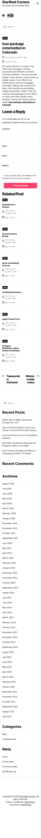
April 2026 (7, 503)
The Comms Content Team (16, 57)
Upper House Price (11, 319)
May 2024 (7, 607)
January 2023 (8, 687)
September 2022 (10, 706)
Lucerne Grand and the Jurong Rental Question (19, 436)
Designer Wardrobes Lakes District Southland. (11, 348)
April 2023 (7, 672)
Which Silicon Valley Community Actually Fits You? (17, 421)
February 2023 (9, 682)
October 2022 (8, 702)
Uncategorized (9, 739)
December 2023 (9, 632)
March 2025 (8, 558)
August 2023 (8, 652)
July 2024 (6, 598)
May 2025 (7, 548)
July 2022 (6, 716)
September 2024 (10, 588)
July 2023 (6, 657)
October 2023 (8, 642)
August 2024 (8, 592)
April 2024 (7, 612)
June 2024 (7, 602)
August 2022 (8, 711)
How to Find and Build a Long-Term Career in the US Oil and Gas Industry (19, 428)
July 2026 (6, 488)
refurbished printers (11, 292)
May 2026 (7, 498)
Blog (5, 38)
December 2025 (9, 523)
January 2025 (8, 568)
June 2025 (7, 543)
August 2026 (8, 484)
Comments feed (9, 766)
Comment (6, 129)
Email (5, 156)
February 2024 (9, 622)
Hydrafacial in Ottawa (8, 205)
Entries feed (7, 762)
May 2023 (7, 667)
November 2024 (9, 578)
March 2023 (8, 677)
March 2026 (8, 508)
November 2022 (9, 697)
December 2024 (9, 573)
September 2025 (10, 538)
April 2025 (7, 553)
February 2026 (9, 513)
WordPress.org (9, 771)
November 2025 (9, 528)
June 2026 (7, 493)
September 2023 (10, 647)
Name (5, 146)
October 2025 (8, 533)
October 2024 (8, 583)
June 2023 (7, 662)
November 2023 (9, 637)
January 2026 (8, 518)
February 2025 (9, 563)
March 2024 (8, 617)
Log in (5, 756)
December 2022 (9, 692)
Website (5, 165)
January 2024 (8, 627)
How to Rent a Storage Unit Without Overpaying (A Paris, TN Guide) (19, 452)
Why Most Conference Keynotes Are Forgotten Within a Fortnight (19, 444)
